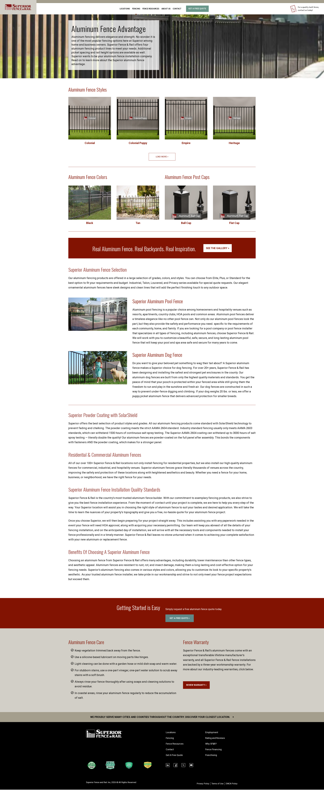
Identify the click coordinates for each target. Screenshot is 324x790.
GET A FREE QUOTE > (180, 618)
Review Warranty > (196, 685)
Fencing (170, 738)
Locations (125, 8)
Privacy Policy (203, 783)
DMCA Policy (231, 783)
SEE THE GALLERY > (217, 248)
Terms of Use (217, 783)
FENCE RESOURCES (150, 8)
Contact (177, 8)
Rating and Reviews (215, 738)
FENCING (136, 8)
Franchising (211, 755)
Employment (211, 732)
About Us (165, 8)
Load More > (162, 156)
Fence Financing (213, 749)
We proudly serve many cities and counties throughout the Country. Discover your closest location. (162, 717)
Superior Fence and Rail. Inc (98, 782)
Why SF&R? (211, 743)
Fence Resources (175, 743)
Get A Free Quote (197, 8)
